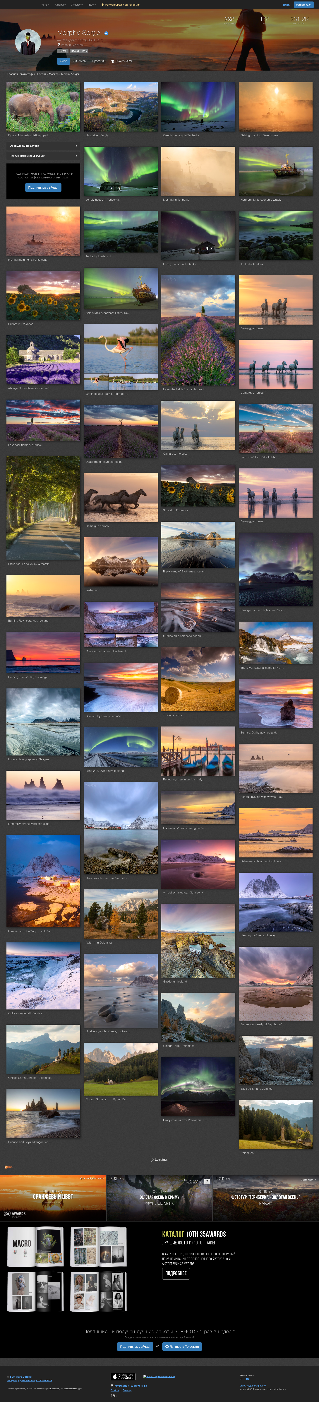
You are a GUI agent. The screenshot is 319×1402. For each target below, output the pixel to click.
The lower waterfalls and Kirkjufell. (263, 668)
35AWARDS (123, 61)
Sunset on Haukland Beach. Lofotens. (263, 1024)
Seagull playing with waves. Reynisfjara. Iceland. (263, 797)
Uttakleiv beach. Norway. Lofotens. (108, 1031)
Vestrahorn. (93, 590)
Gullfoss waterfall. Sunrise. (25, 1013)
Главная (12, 74)
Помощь (127, 1390)
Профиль (98, 61)
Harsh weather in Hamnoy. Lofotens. (108, 878)
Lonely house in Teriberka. (103, 200)
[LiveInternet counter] (15, 1384)
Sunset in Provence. (21, 324)
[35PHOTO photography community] (20, 4)
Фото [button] (44, 4)
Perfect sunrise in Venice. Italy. (183, 779)
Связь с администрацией (253, 1385)
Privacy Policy (54, 1389)
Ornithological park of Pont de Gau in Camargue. (108, 394)
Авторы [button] (59, 4)
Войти (286, 5)
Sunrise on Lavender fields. (258, 457)
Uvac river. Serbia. (97, 135)
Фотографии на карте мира (130, 1385)
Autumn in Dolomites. (100, 943)
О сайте (115, 1390)
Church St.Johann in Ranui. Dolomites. (108, 1099)
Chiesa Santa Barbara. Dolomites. (30, 1078)
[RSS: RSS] (6, 1167)
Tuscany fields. (173, 715)
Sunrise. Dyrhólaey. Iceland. (104, 716)
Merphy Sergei (70, 74)
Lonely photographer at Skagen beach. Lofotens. (30, 759)
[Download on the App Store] (127, 1376)
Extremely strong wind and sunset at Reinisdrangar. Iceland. (30, 824)
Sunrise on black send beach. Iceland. (185, 636)
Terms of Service (70, 1389)
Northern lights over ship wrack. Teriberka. (263, 200)
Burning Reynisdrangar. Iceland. (28, 621)
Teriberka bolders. (252, 264)
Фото (63, 61)
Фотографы (27, 74)
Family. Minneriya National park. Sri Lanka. (30, 135)
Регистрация (303, 4)
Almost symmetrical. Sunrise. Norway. (185, 892)
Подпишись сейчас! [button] (43, 187)
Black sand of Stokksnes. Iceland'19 (185, 571)
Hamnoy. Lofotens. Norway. (258, 935)
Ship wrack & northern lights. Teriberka (108, 313)
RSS (10, 1167)
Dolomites (247, 1153)
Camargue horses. (253, 328)
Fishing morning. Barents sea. (260, 135)
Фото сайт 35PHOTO (21, 1377)
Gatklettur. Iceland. (175, 981)
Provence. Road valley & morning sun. (30, 564)
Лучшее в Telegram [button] (184, 1346)
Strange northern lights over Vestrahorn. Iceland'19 (263, 610)
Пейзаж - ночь (79, 51)
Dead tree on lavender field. (104, 462)
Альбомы (79, 61)
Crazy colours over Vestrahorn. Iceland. (185, 1120)
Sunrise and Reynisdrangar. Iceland (30, 1142)
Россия (66, 45)
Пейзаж (63, 51)
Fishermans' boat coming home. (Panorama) (185, 828)
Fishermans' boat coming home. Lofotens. (263, 861)
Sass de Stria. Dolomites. (257, 1089)
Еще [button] (91, 4)
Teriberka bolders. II (98, 256)
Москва (78, 45)
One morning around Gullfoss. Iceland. (108, 651)
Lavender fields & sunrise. (25, 445)
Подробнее (176, 1274)
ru (247, 1379)
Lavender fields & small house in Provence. (185, 389)
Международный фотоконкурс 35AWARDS (29, 1380)
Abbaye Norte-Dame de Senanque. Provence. (30, 388)
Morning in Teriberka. (176, 200)
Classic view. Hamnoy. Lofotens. (29, 931)
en (241, 1379)
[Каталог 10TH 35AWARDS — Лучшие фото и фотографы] (66, 1268)
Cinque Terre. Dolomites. (179, 1046)
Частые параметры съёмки (27, 155)
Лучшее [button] (76, 4)
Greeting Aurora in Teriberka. (181, 135)
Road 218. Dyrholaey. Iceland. (105, 771)
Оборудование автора (24, 145)
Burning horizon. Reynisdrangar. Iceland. (30, 677)
